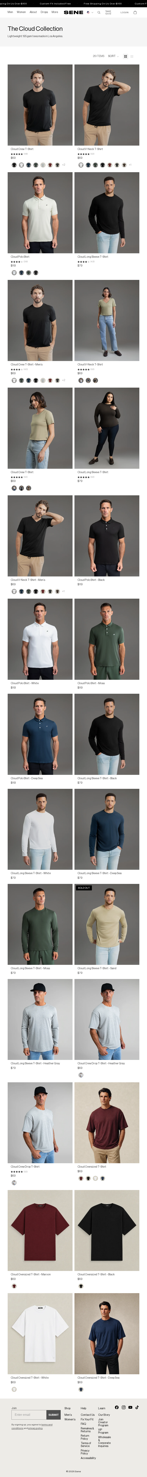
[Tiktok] (137, 1407)
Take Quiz (108, 12)
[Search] (99, 12)
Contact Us (88, 1415)
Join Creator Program (103, 1422)
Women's (70, 1419)
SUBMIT (53, 1414)
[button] (113, 56)
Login (124, 12)
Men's (68, 1415)
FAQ (83, 1424)
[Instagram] (123, 1407)
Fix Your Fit (87, 1419)
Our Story (104, 1415)
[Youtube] (130, 1407)
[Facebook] (116, 1407)
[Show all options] (63, 165)
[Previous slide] (13, 105)
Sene (78, 1471)
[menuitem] (55, 12)
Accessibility (88, 1458)
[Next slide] (67, 105)
